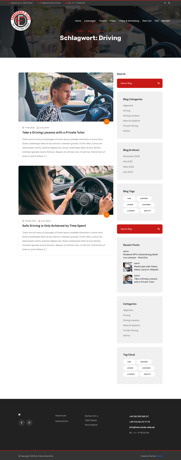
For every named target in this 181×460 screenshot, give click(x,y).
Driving (126, 110)
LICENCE (131, 211)
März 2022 (128, 166)
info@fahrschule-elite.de (51, 3)
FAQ (157, 21)
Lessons (146, 204)
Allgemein (128, 105)
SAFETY (147, 211)
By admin (45, 128)
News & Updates (131, 120)
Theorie (103, 21)
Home (78, 21)
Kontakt (166, 21)
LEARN (130, 204)
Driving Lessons (131, 115)
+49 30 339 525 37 (139, 416)
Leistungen (90, 21)
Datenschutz (61, 421)
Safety (126, 131)
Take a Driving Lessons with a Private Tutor (53, 132)
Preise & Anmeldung (129, 21)
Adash (160, 456)
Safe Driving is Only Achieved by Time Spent (54, 225)
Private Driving (130, 125)
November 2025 (131, 156)
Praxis (113, 21)
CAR (129, 198)
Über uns (146, 21)
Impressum (60, 415)
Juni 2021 (128, 172)
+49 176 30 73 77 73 (139, 422)
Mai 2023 (128, 161)
